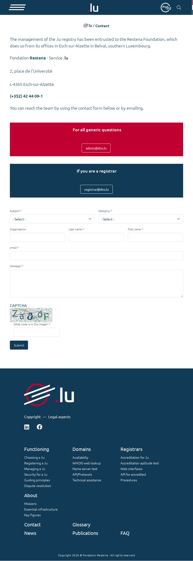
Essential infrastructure (41, 509)
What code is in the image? (31, 324)
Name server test (84, 468)
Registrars (131, 449)
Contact (32, 524)
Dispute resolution (37, 485)
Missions (30, 503)
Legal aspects (59, 416)
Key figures (32, 514)
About (30, 495)
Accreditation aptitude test (140, 463)
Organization (18, 229)
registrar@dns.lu (96, 189)
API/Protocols (82, 474)
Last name (75, 229)
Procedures (129, 480)
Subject (15, 211)
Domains (81, 449)
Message (15, 266)
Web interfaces (131, 468)
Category (104, 211)
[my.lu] (166, 7)
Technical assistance (86, 480)
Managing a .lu (34, 468)
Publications (85, 533)
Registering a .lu (36, 463)
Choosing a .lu (34, 457)
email (13, 247)
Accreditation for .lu (135, 457)
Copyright (32, 416)
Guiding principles (37, 480)
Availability (80, 457)
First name (134, 229)
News (30, 533)
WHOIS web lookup (86, 463)
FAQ (125, 533)
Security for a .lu (35, 474)
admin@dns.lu (96, 148)
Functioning (36, 449)
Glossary (81, 524)
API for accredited (133, 474)
